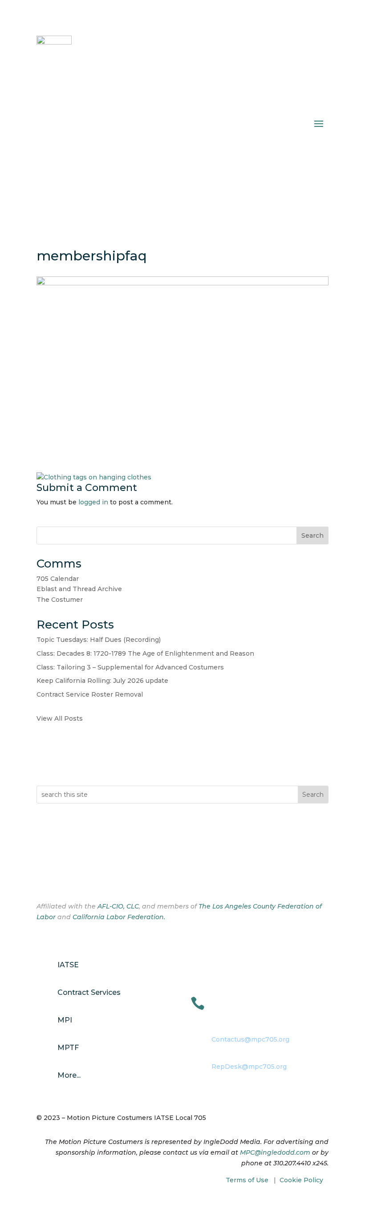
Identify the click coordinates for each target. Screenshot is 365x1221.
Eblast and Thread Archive (79, 589)
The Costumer (59, 600)
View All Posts (59, 718)
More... (69, 1075)
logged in (93, 502)
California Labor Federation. (119, 917)
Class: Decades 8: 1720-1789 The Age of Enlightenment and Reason (145, 653)
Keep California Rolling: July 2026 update (102, 681)
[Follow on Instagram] (61, 877)
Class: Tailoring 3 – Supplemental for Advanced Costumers (130, 667)
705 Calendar (57, 579)
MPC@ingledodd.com (275, 1152)
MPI (64, 1020)
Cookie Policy (301, 1180)
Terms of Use (247, 1180)
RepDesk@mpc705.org (249, 1067)
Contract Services (89, 992)
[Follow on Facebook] (43, 877)
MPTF (68, 1047)
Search (312, 535)
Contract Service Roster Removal (89, 694)
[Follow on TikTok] (79, 877)
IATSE (68, 965)
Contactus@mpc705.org (250, 1039)
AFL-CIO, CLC (118, 906)
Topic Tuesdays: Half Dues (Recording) (98, 640)
